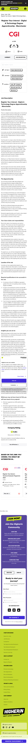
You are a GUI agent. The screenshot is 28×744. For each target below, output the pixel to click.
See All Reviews (13, 444)
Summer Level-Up (8, 652)
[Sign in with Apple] (18, 610)
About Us (6, 699)
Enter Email (6, 589)
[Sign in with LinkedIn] (14, 610)
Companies (6, 641)
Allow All (14, 380)
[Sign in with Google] (9, 610)
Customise (13, 385)
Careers (5, 704)
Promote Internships (8, 669)
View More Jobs (4, 511)
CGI (15, 41)
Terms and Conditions (9, 686)
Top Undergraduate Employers (11, 649)
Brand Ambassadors (8, 677)
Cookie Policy (7, 692)
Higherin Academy (8, 702)
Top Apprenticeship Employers (11, 644)
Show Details (20, 376)
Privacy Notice (19, 621)
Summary (7, 57)
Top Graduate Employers (9, 647)
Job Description (20, 57)
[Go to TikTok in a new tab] (9, 727)
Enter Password (7, 597)
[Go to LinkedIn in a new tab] (3, 727)
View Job (6, 493)
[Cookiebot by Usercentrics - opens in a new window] (20, 358)
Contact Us (6, 659)
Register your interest (13, 741)
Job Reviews (7, 639)
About (9, 51)
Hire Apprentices (8, 671)
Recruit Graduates (8, 674)
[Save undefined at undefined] (19, 493)
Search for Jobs (7, 636)
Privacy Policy (7, 689)
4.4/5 (21, 51)
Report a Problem (8, 662)
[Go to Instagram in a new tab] (6, 727)
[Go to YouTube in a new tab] (13, 727)
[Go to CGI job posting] (12, 469)
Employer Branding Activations (11, 680)
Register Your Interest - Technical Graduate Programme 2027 (11, 476)
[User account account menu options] (25, 9)
